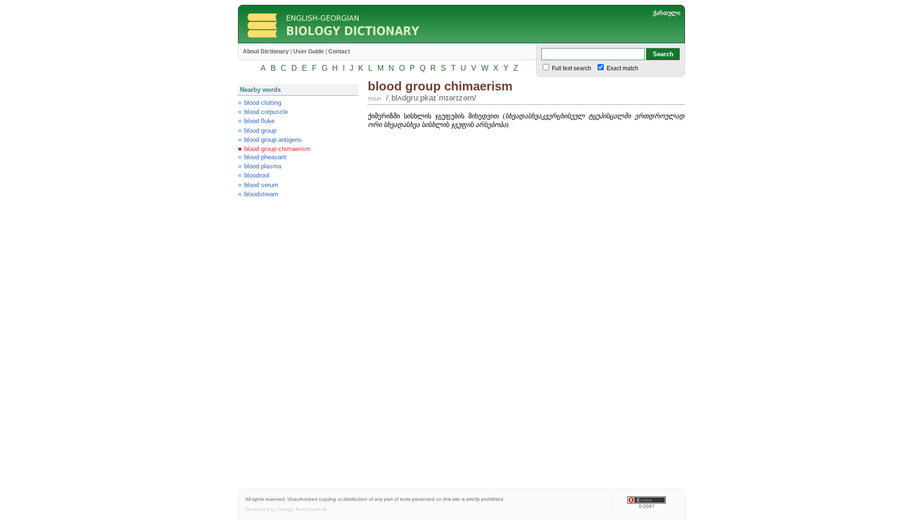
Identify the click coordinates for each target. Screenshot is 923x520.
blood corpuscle (266, 111)
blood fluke (259, 121)
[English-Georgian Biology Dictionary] (368, 41)
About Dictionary (266, 51)
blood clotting (262, 102)
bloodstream (261, 194)
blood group (260, 130)
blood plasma (262, 166)
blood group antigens (273, 139)
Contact (339, 51)
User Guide (308, 51)
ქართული (666, 13)
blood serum (261, 185)
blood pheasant (265, 157)
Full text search (570, 68)
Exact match (621, 68)
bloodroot (257, 175)
